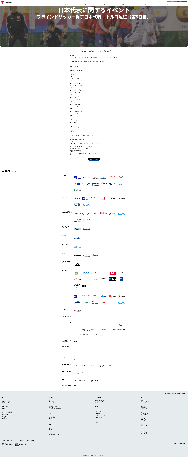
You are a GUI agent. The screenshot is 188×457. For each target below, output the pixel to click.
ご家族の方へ (51, 436)
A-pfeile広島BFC (143, 430)
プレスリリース (51, 423)
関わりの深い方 (97, 417)
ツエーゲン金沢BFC (144, 418)
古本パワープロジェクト (98, 411)
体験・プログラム (5, 418)
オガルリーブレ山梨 (144, 419)
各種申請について (51, 410)
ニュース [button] (186, 4)
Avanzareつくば (143, 406)
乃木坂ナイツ (143, 409)
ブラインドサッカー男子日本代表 (7, 413)
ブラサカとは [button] (66, 4)
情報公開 (50, 408)
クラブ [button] (104, 4)
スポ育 (3, 423)
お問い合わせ (97, 426)
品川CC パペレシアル (144, 412)
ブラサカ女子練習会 (5, 422)
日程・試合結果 (5, 409)
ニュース (50, 416)
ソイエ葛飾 (142, 413)
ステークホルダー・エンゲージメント (100, 418)
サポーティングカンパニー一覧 (68, 389)
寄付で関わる (97, 410)
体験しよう (50, 431)
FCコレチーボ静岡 (143, 421)
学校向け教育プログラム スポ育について (100, 403)
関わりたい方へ (97, 408)
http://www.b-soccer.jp (83, 151)
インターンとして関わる (98, 414)
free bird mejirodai (143, 410)
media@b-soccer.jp (77, 150)
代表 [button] (85, 4)
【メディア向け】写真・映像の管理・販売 (55, 412)
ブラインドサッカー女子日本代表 (7, 414)
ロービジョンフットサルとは (6, 404)
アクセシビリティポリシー (98, 423)
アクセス (50, 407)
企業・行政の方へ (98, 401)
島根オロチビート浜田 (144, 428)
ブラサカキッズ (4, 424)
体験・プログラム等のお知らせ (53, 420)
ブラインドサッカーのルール (6, 406)
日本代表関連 (50, 418)
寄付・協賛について (97, 406)
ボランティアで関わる (98, 412)
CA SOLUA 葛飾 (143, 434)
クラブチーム (143, 401)
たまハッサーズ (143, 415)
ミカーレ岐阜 (143, 424)
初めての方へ (51, 428)
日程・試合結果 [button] (123, 4)
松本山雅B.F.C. (143, 420)
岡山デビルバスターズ (144, 427)
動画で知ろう (50, 430)
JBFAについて (51, 401)
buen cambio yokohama (144, 416)
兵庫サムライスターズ (144, 426)
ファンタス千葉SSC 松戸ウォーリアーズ (146, 408)
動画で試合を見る (4, 407)
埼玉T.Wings (142, 407)
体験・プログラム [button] (145, 4)
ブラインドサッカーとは (6, 403)
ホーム (3, 401)
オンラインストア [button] (182, 1)
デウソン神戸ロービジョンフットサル (146, 437)
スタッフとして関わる (98, 413)
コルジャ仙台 (143, 403)
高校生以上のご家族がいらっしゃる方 (54, 439)
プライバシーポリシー (98, 422)
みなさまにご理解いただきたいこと (54, 413)
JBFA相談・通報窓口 (51, 414)
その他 (49, 424)
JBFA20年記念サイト (51, 429)
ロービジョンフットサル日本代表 (7, 415)
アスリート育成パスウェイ (52, 406)
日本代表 (3, 412)
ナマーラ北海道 (143, 402)
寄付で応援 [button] (172, 1)
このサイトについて (98, 421)
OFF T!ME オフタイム (5, 419)
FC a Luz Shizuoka (143, 438)
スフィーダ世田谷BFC (144, 414)
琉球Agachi (142, 433)
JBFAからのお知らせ (51, 425)
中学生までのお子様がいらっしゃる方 (54, 438)
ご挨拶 (49, 403)
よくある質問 (97, 428)
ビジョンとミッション (52, 402)
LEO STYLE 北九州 (143, 432)
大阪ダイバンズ (143, 425)
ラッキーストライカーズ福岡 (145, 431)
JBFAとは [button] (166, 4)
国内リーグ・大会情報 (52, 419)
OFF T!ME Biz (4, 420)
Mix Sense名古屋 (143, 422)
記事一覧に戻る (94, 159)
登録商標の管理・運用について (53, 409)
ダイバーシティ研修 (97, 402)
